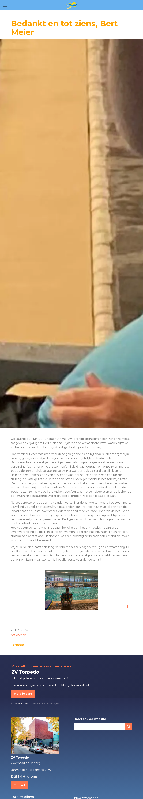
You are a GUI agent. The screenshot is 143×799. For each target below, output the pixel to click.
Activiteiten (18, 635)
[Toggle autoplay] (128, 606)
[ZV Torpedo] (71, 5)
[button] (71, 590)
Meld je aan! (23, 693)
